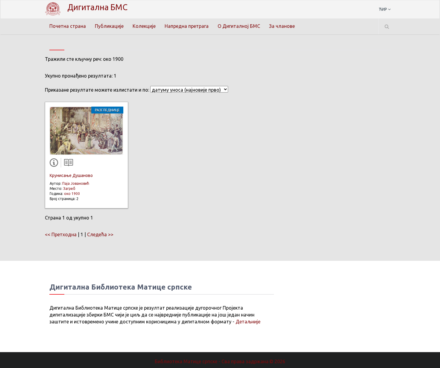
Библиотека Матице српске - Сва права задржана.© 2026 (220, 361)
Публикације (109, 26)
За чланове (282, 26)
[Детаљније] (55, 163)
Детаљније (248, 321)
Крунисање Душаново (71, 175)
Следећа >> (100, 234)
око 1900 (72, 194)
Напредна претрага (187, 26)
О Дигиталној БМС (239, 26)
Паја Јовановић (75, 183)
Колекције (144, 26)
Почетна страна (67, 26)
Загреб (69, 188)
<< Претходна (61, 234)
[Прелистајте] (67, 163)
